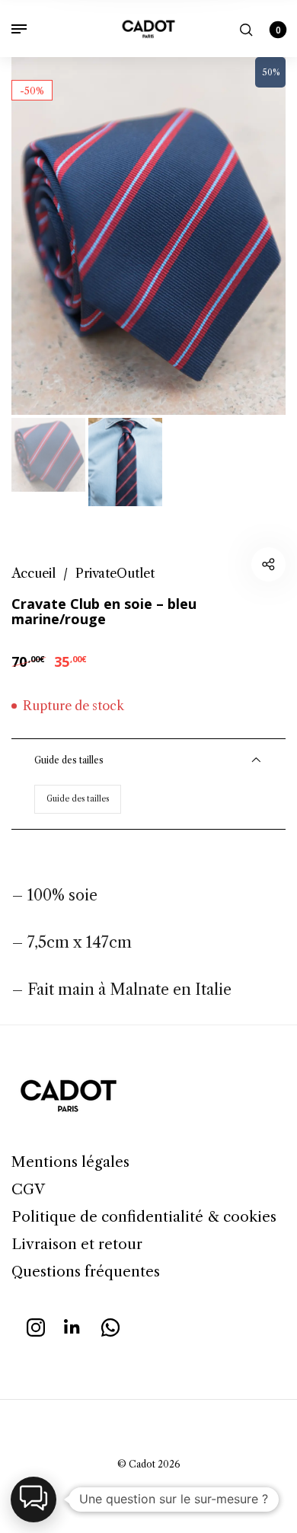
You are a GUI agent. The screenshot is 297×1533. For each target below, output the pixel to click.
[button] (33, 1499)
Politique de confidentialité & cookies (143, 1216)
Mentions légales (70, 1162)
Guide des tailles (77, 799)
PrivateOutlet (115, 573)
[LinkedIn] (73, 1325)
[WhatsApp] (110, 1325)
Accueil (33, 573)
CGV (28, 1189)
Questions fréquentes (85, 1271)
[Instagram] (36, 1325)
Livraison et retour (76, 1244)
